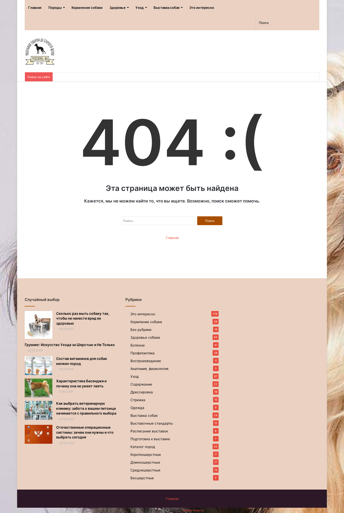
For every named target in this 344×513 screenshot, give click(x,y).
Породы (55, 8)
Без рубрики (140, 330)
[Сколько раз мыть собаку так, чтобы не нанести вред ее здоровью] (38, 325)
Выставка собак (167, 8)
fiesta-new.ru (193, 510)
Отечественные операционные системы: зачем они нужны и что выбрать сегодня (85, 432)
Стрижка (137, 400)
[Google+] (233, 22)
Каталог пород (142, 447)
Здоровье (118, 8)
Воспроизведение (145, 361)
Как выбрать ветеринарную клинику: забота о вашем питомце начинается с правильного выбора (86, 408)
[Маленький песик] (40, 51)
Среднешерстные (145, 470)
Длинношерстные (145, 462)
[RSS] (206, 22)
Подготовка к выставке (150, 439)
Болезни (137, 345)
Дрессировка (141, 392)
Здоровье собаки (145, 337)
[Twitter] (224, 22)
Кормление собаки (87, 8)
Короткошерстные (145, 455)
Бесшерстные (142, 478)
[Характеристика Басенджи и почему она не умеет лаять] (38, 388)
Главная (34, 8)
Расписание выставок (149, 431)
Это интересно (201, 8)
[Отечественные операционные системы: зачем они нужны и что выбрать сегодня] (38, 434)
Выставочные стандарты (151, 423)
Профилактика (142, 353)
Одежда (137, 408)
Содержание (141, 384)
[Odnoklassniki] (215, 22)
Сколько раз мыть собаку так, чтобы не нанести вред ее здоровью (82, 318)
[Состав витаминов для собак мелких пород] (38, 365)
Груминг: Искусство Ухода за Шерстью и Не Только (70, 345)
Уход (139, 8)
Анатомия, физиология (149, 369)
